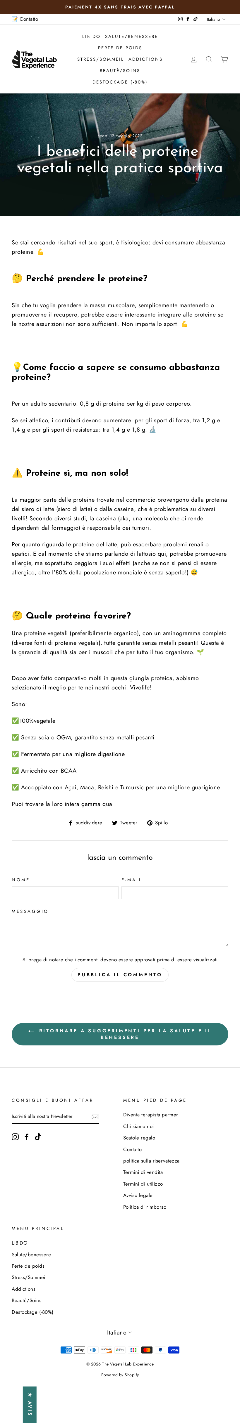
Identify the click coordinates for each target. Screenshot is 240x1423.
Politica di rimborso (144, 1206)
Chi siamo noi (138, 1126)
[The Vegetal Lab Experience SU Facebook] (26, 1136)
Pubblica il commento (120, 974)
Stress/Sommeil (100, 59)
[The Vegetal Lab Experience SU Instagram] (15, 1136)
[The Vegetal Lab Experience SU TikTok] (38, 1136)
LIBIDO (91, 36)
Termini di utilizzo (143, 1183)
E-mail (131, 880)
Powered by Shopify (120, 1375)
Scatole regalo (139, 1137)
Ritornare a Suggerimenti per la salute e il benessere (124, 1034)
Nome (21, 880)
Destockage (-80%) (120, 82)
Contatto (132, 1149)
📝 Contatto (25, 18)
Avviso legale (138, 1195)
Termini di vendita (143, 1172)
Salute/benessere (131, 36)
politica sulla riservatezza (151, 1160)
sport (102, 136)
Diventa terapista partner (150, 1114)
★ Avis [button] (30, 1405)
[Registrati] (95, 1116)
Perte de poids (120, 48)
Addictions (145, 59)
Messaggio (30, 911)
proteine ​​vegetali (46, 633)
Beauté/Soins (120, 70)
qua (107, 804)
